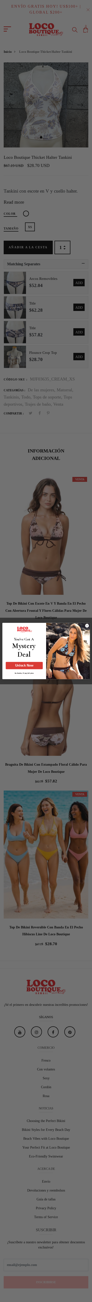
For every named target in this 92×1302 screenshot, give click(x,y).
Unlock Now (24, 665)
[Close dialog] (87, 626)
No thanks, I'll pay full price (24, 673)
